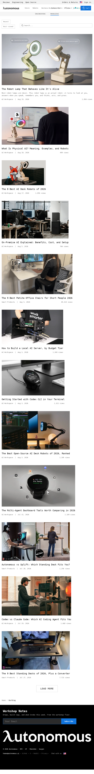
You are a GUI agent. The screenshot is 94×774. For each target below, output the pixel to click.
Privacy (44, 753)
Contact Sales (71, 8)
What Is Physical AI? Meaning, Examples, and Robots (35, 148)
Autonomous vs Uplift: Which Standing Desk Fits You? (36, 564)
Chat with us (56, 753)
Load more (47, 688)
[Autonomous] (11, 8)
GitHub (24, 753)
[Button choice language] (81, 2)
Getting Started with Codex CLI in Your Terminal (33, 399)
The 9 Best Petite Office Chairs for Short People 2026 (37, 298)
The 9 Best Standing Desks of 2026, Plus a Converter (36, 673)
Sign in (87, 2)
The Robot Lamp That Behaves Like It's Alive (30, 89)
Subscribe (68, 721)
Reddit (36, 753)
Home (4, 700)
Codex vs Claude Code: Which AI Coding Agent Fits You (36, 619)
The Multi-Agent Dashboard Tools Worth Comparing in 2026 (38, 510)
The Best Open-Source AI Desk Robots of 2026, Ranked (36, 453)
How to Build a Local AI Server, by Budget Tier (32, 348)
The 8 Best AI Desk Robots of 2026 (24, 189)
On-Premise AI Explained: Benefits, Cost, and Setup (35, 242)
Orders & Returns (70, 2)
